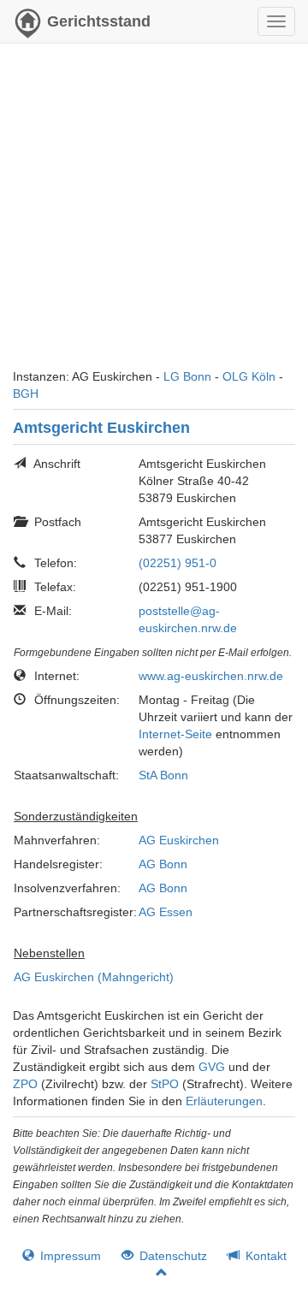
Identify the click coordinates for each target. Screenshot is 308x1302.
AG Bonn (163, 864)
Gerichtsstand (99, 21)
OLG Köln (248, 376)
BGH (25, 393)
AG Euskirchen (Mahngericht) (94, 977)
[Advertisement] (154, 214)
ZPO (25, 1084)
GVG (211, 1067)
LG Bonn (187, 376)
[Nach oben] (154, 1273)
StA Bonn (163, 775)
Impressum (69, 1256)
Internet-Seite (175, 734)
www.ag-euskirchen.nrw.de (211, 676)
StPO (165, 1084)
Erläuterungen (224, 1101)
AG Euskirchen (179, 840)
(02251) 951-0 (177, 563)
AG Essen (165, 912)
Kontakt (264, 1256)
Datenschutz (171, 1256)
